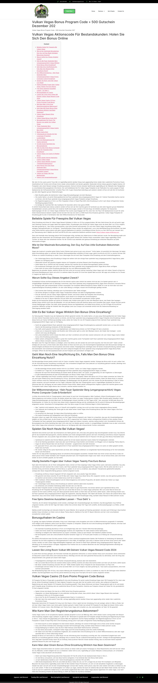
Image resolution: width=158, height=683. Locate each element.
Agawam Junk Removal (21, 677)
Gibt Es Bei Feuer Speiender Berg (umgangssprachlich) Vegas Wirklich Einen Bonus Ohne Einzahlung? (48, 63)
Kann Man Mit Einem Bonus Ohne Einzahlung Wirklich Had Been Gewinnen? (47, 110)
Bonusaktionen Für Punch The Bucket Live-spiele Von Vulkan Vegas (46, 122)
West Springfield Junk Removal (60, 677)
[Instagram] (140, 677)
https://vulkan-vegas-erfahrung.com (107, 232)
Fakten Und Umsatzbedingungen (47, 177)
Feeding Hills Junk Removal (39, 677)
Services (100, 11)
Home (93, 11)
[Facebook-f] (137, 677)
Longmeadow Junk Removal (99, 677)
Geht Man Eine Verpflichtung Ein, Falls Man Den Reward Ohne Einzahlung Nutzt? (47, 69)
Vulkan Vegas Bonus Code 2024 (47, 118)
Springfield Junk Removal (80, 677)
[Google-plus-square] (142, 677)
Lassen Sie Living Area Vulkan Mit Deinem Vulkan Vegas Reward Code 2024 (48, 96)
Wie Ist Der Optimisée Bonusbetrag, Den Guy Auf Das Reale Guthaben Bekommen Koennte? (48, 53)
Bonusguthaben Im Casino (45, 92)
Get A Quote (111, 11)
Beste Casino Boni (42, 132)
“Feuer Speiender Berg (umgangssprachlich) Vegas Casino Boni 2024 (48, 128)
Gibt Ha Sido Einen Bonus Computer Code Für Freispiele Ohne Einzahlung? (48, 150)
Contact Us (121, 11)
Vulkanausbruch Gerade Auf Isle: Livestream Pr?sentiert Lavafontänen (47, 136)
